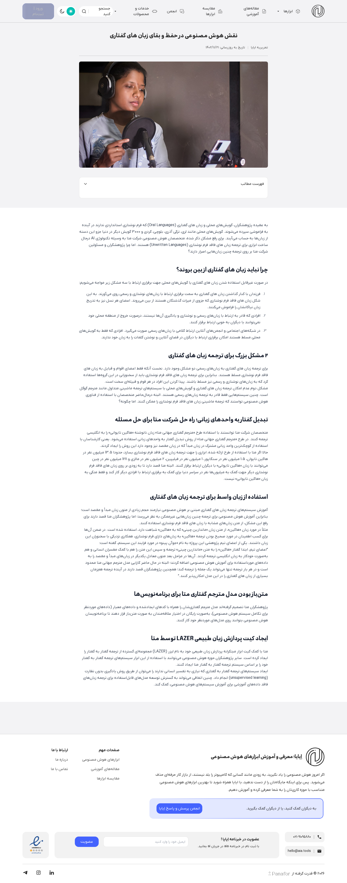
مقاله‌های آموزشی (105, 769)
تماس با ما (59, 769)
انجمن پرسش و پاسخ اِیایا (179, 808)
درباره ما (61, 759)
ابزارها (288, 11)
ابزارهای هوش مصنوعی (100, 759)
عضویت (86, 841)
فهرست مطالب (252, 184)
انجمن (172, 11)
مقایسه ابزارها (108, 778)
